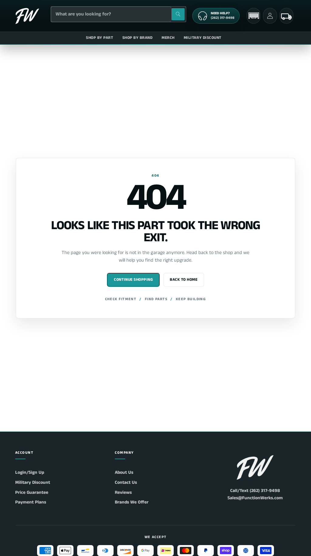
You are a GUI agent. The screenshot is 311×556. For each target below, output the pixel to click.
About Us (124, 472)
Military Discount (32, 482)
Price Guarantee (31, 492)
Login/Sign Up (29, 472)
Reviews (123, 492)
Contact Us (126, 482)
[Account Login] (270, 16)
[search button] (178, 14)
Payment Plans (30, 502)
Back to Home (183, 280)
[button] (254, 15)
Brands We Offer (132, 502)
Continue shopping (133, 280)
